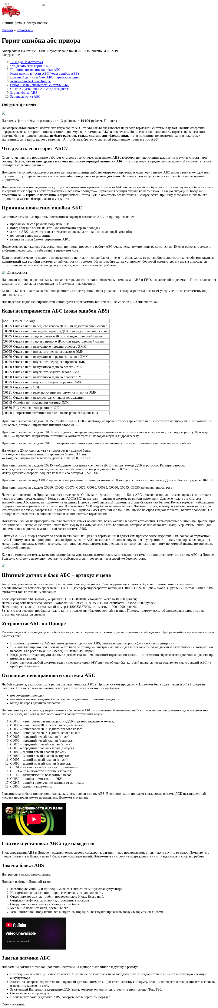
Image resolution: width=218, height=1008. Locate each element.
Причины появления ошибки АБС (35, 69)
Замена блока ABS (23, 92)
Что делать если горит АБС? (31, 66)
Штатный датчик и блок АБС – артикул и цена (44, 77)
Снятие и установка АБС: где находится (39, 89)
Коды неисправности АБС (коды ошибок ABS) (44, 73)
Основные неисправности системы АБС (39, 85)
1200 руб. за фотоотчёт (26, 62)
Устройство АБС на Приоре (30, 81)
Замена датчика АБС (25, 96)
